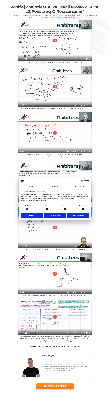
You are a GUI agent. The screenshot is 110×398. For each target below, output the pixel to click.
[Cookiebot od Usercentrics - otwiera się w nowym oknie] (82, 181)
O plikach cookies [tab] (79, 186)
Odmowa (31, 215)
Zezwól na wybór (55, 215)
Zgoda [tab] (31, 186)
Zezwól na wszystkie (78, 215)
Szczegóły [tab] (55, 186)
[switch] (46, 209)
